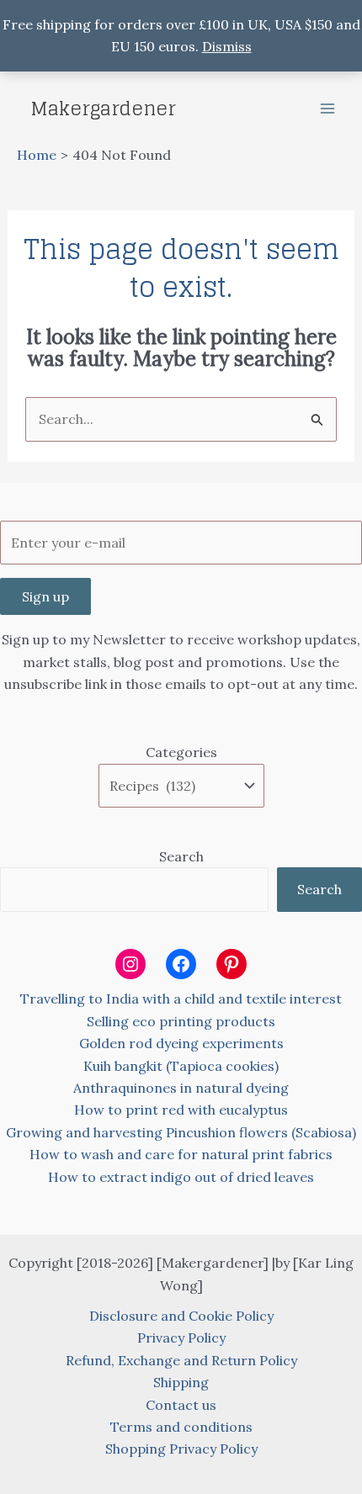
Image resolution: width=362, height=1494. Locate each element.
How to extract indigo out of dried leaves (181, 1176)
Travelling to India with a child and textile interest (181, 998)
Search (181, 856)
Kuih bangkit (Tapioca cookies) (181, 1065)
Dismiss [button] (227, 46)
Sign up (45, 596)
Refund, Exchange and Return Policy (181, 1360)
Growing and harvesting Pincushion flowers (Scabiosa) (181, 1132)
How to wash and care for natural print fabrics (181, 1154)
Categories (181, 752)
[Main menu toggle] (327, 108)
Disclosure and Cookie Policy (181, 1315)
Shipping (181, 1382)
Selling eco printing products (181, 1021)
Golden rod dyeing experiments (181, 1043)
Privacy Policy (181, 1337)
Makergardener (103, 108)
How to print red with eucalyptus (181, 1109)
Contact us (181, 1404)
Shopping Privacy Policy (181, 1448)
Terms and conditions (181, 1426)
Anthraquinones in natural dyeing (181, 1087)
